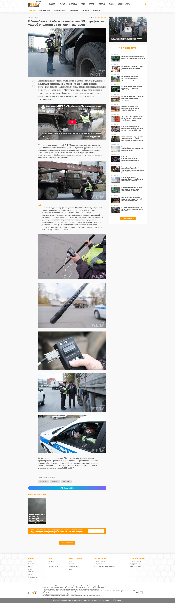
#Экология (55, 482)
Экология (73, 4)
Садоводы (85, 10)
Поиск (50, 564)
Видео (111, 4)
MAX (98, 17)
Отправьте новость (95, 531)
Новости (52, 4)
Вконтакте (72, 564)
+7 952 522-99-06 (99, 561)
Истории (101, 4)
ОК (105, 17)
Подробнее (106, 600)
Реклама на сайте (135, 566)
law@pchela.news (94, 596)
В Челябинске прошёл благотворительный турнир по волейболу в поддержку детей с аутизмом (126, 38)
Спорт (91, 4)
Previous (110, 29)
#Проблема (66, 482)
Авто (83, 4)
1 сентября (96, 10)
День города (73, 10)
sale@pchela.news (135, 564)
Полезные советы (60, 10)
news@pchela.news (100, 564)
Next (145, 29)
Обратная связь (53, 566)
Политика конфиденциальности (104, 566)
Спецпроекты (124, 4)
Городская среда (44, 10)
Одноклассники (74, 566)
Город (62, 4)
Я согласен (118, 600)
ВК (102, 17)
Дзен (71, 569)
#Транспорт (44, 482)
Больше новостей (67, 543)
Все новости (128, 218)
